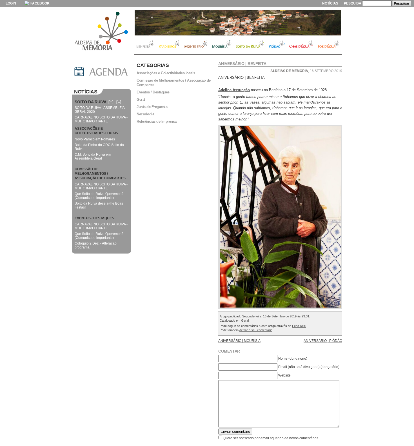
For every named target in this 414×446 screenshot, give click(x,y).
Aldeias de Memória (101, 31)
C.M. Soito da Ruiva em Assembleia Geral (93, 156)
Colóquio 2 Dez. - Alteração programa (96, 245)
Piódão (277, 44)
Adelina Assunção (234, 90)
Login (11, 3)
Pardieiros (169, 44)
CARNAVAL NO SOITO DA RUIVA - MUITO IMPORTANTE (101, 119)
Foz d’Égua (329, 44)
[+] (110, 102)
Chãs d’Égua (301, 44)
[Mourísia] (238, 23)
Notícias (330, 3)
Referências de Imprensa (157, 121)
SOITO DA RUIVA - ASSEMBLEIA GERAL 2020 (99, 110)
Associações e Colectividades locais (166, 73)
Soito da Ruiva (250, 44)
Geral (245, 320)
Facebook (40, 3)
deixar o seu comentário (255, 330)
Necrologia (145, 114)
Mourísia (222, 44)
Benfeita (145, 44)
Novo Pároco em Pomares (95, 139)
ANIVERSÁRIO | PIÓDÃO (323, 341)
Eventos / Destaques (153, 92)
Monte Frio (196, 44)
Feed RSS (299, 326)
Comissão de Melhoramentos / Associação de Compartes (174, 82)
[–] (118, 102)
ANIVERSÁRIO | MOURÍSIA (239, 341)
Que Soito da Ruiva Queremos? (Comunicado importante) (99, 196)
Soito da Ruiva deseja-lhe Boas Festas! (99, 205)
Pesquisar (401, 3)
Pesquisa (352, 3)
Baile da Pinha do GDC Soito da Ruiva (99, 147)
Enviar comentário (235, 431)
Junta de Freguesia (152, 107)
